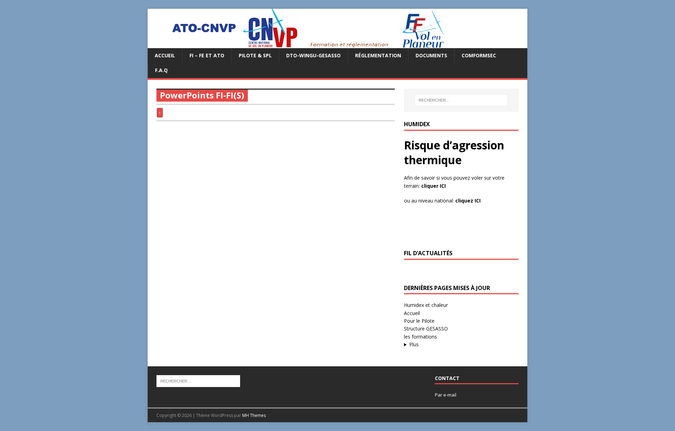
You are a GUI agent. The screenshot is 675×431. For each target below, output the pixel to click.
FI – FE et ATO (206, 55)
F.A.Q (161, 70)
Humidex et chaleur (426, 305)
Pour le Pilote (419, 320)
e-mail (449, 395)
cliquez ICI (468, 200)
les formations (420, 336)
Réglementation (378, 55)
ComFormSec (479, 55)
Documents (431, 55)
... (450, 344)
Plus (414, 344)
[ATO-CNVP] (299, 44)
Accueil (165, 55)
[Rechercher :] (461, 100)
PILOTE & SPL (255, 55)
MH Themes (254, 415)
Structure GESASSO (426, 328)
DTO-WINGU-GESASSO (313, 55)
